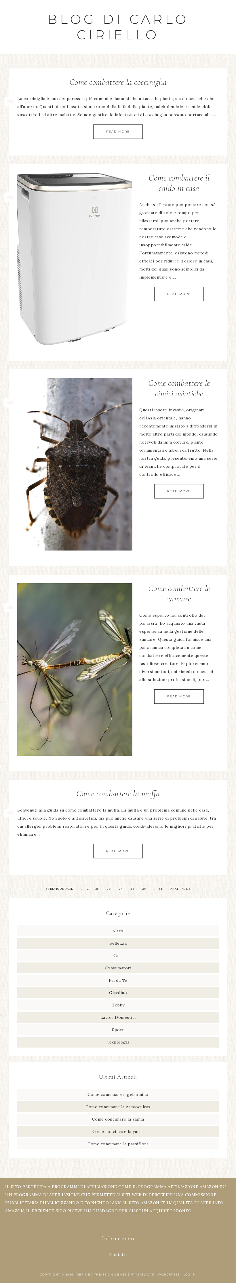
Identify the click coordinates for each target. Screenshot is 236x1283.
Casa (118, 955)
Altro (118, 930)
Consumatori (118, 968)
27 (120, 889)
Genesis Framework (135, 1274)
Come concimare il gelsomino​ (118, 1094)
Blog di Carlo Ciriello (118, 27)
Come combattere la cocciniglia (118, 82)
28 (132, 889)
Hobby (118, 1005)
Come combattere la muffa (118, 793)
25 (97, 889)
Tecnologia (118, 1042)
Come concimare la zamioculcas (118, 1106)
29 (144, 889)
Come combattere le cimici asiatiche (179, 388)
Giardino (118, 992)
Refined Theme (92, 1274)
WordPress (169, 1274)
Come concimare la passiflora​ (118, 1143)
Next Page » (180, 889)
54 (160, 889)
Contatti (118, 1254)
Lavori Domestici (118, 1017)
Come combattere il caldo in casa (179, 182)
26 (109, 889)
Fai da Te (118, 980)
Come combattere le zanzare (179, 593)
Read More (118, 131)
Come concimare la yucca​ (118, 1131)
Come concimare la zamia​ (118, 1119)
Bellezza (118, 943)
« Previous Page (59, 889)
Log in (189, 1274)
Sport (118, 1029)
